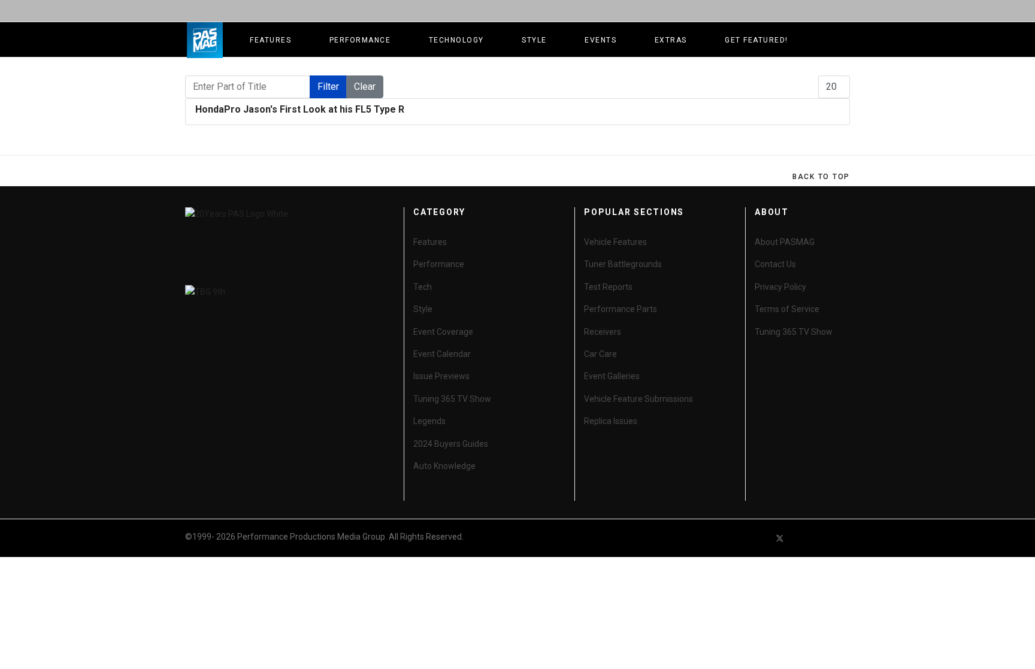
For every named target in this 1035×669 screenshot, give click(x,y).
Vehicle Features (615, 242)
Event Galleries (612, 376)
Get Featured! (756, 40)
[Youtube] (801, 538)
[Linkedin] (823, 538)
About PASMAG (785, 242)
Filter (328, 86)
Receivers (602, 332)
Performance (360, 40)
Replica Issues (610, 421)
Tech (422, 287)
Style (534, 40)
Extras (671, 40)
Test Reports (608, 287)
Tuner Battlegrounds (623, 264)
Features (270, 40)
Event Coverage (443, 332)
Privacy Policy (780, 287)
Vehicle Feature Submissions (638, 399)
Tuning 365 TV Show (452, 399)
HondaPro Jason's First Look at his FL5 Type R (299, 109)
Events (600, 40)
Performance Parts (620, 309)
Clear (365, 86)
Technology (456, 40)
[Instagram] (844, 538)
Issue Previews (441, 376)
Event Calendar (442, 354)
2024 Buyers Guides (450, 444)
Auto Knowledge (444, 466)
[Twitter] (780, 538)
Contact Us (775, 264)
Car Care (600, 354)
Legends (429, 421)
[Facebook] (758, 538)
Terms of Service (787, 309)
